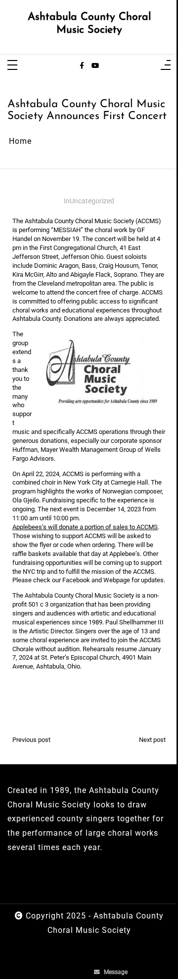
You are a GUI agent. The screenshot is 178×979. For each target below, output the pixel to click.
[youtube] (95, 65)
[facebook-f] (82, 65)
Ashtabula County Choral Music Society (89, 23)
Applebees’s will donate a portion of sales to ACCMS (85, 527)
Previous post (31, 739)
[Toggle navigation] (12, 65)
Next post (152, 739)
